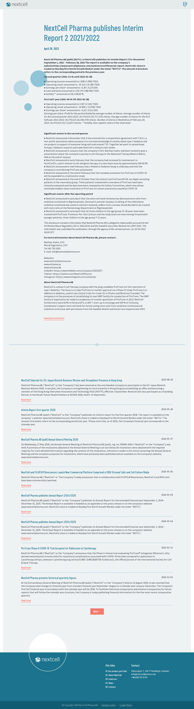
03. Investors (111, 678)
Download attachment (54, 318)
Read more (26, 399)
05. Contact (110, 686)
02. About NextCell (113, 674)
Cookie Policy (126, 705)
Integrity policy (109, 705)
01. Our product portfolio (116, 671)
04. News (109, 682)
